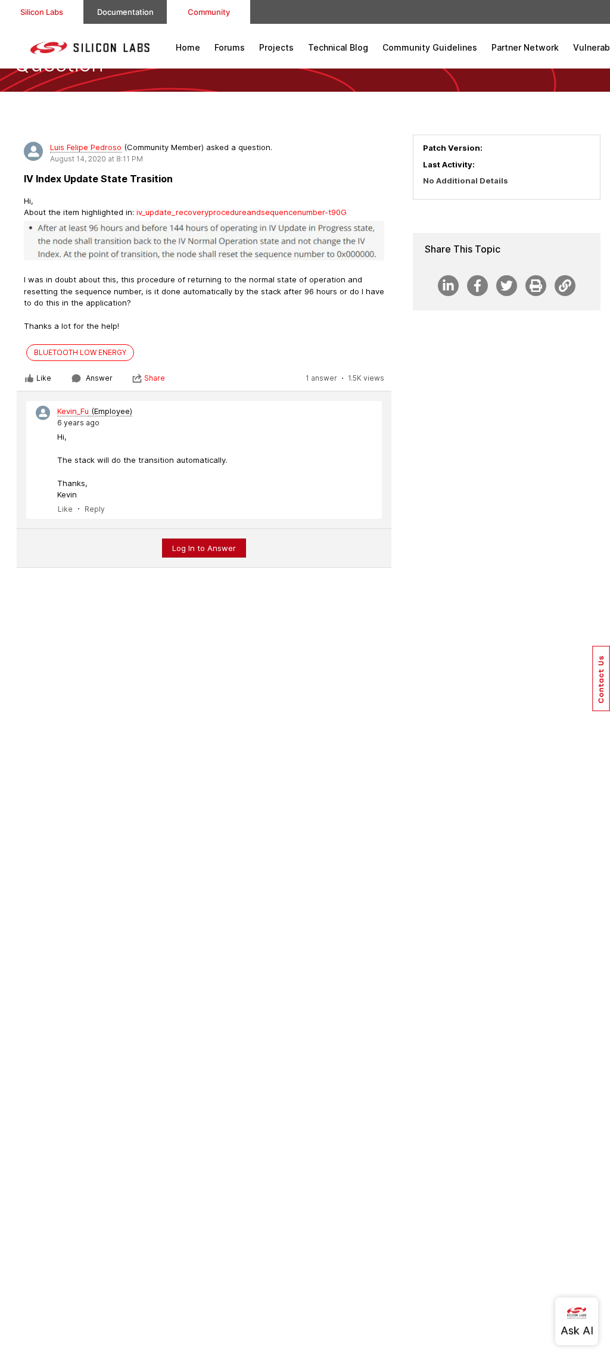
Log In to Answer (204, 548)
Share (154, 378)
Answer (99, 378)
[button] (601, 678)
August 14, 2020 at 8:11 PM (96, 158)
